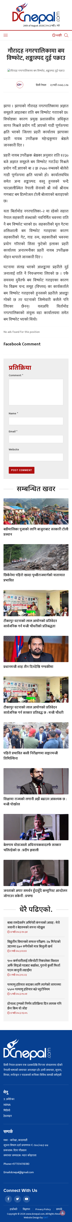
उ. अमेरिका (8, 1099)
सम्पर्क (59, 1209)
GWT (45, 1218)
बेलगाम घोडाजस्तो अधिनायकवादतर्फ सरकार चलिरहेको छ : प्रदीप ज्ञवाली (32, 847)
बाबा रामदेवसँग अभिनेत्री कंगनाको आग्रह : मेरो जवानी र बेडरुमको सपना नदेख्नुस (33, 925)
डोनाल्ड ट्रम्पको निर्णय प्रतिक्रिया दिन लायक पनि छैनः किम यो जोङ (34, 1006)
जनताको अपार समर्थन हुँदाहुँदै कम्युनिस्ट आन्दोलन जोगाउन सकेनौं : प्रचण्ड (35, 893)
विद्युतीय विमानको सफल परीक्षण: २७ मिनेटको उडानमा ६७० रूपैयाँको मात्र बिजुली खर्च (33, 944)
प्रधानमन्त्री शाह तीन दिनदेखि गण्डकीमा (28, 667)
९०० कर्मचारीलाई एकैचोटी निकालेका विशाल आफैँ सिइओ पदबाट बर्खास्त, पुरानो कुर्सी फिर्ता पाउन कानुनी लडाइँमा (33, 965)
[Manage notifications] (62, 1213)
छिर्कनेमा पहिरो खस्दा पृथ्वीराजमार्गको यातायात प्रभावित (34, 577)
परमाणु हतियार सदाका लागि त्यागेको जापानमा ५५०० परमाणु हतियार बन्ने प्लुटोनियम (34, 987)
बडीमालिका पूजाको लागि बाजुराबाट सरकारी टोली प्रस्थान (35, 532)
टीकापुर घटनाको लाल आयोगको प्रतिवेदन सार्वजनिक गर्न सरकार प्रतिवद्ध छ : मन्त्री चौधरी (33, 710)
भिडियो (6, 1110)
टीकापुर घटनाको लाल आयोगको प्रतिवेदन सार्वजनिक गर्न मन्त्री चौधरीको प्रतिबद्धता (30, 623)
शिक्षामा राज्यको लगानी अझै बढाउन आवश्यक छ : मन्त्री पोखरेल (35, 801)
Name (13, 413)
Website (14, 449)
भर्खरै (58, 35)
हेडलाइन (7, 1116)
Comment (16, 375)
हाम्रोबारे (13, 1209)
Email (13, 431)
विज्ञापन (26, 1209)
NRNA (6, 1105)
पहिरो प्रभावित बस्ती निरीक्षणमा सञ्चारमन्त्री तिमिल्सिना (30, 755)
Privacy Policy (43, 1209)
